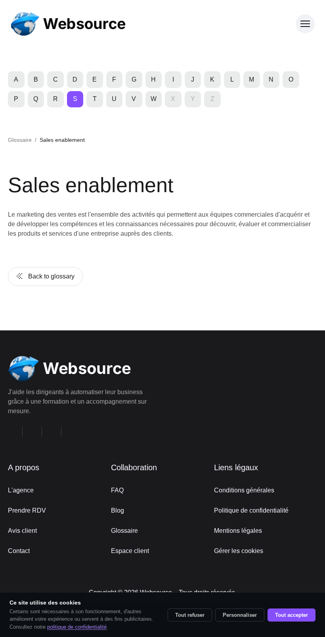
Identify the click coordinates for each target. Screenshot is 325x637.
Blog (117, 510)
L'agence (21, 490)
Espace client (130, 550)
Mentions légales (238, 530)
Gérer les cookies (238, 550)
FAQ (117, 490)
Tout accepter (291, 615)
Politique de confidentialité (251, 510)
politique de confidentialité (77, 627)
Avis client (22, 530)
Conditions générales (244, 490)
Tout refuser (190, 615)
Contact (19, 550)
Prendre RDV (27, 510)
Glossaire (20, 140)
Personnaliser (240, 615)
